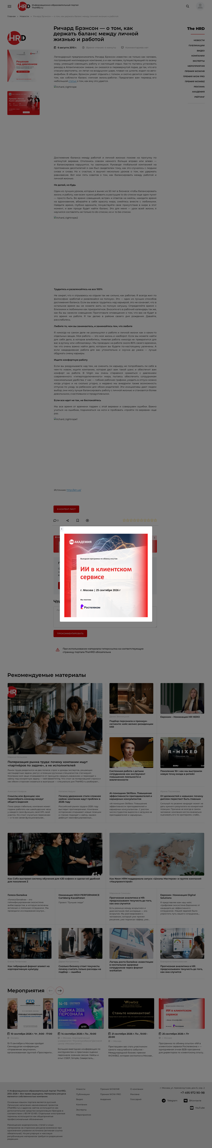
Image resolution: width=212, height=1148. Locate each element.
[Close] (149, 527)
